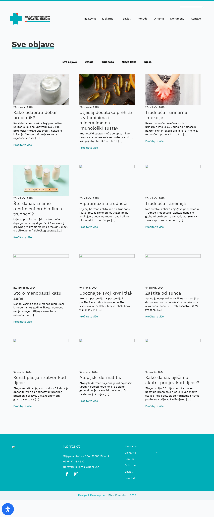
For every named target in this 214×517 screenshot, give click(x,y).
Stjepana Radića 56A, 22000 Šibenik (86, 456)
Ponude (142, 18)
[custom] (67, 474)
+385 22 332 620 (73, 461)
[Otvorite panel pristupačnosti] (8, 509)
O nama (159, 18)
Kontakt (196, 18)
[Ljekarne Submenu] (116, 18)
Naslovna (90, 18)
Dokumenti (177, 18)
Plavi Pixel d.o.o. (118, 495)
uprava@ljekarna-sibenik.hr (81, 466)
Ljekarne (107, 18)
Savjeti (127, 18)
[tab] (69, 62)
